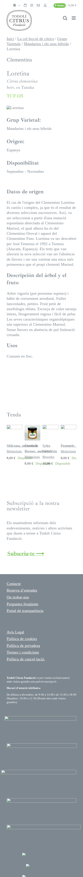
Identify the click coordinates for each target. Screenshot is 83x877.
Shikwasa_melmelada (22, 446)
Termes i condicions (23, 652)
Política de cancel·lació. (26, 659)
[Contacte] (38, 5)
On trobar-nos (18, 597)
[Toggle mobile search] (65, 18)
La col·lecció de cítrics (35, 39)
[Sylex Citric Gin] (50, 427)
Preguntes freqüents (22, 604)
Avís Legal (15, 632)
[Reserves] (25, 5)
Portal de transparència (25, 610)
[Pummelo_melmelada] (68, 427)
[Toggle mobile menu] (74, 18)
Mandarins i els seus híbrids (46, 44)
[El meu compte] (45, 5)
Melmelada (14, 451)
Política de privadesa (23, 645)
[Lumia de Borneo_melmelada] (32, 427)
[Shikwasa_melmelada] (14, 427)
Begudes (48, 457)
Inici (10, 39)
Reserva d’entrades (22, 590)
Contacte (14, 583)
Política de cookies (22, 639)
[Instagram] (32, 5)
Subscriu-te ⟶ (25, 553)
